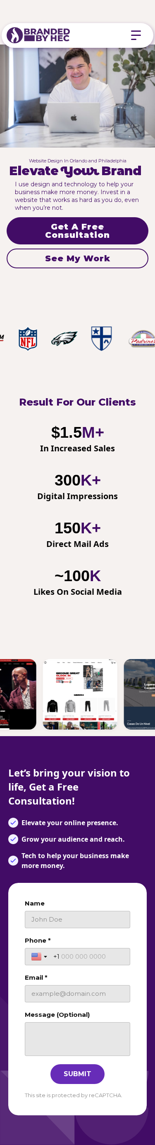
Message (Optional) (57, 1014)
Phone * (38, 940)
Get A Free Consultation (77, 231)
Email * (36, 977)
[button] (136, 35)
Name (35, 903)
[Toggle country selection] (40, 957)
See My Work (77, 258)
